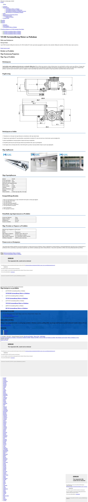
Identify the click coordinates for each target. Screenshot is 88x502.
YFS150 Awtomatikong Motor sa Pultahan (12, 254)
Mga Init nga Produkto (28, 336)
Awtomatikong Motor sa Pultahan (12, 8)
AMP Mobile (42, 336)
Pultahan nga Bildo (35, 337)
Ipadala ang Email (4, 339)
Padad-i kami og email (5, 48)
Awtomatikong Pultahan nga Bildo (23, 337)
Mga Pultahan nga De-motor (61, 337)
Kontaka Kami (6, 18)
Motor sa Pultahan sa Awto (73, 337)
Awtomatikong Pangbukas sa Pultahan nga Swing (16, 11)
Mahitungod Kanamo (7, 15)
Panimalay (5, 6)
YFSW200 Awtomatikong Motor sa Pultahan (18, 293)
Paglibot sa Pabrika (9, 17)
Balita (4, 13)
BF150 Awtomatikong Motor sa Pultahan (12, 253)
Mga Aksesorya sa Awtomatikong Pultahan (14, 12)
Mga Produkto (6, 7)
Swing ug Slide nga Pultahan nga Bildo (47, 337)
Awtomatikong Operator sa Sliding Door (14, 10)
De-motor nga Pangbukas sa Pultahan (8, 337)
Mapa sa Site (36, 336)
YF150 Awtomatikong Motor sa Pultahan (17, 298)
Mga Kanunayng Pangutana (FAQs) (10, 14)
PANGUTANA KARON (6, 325)
